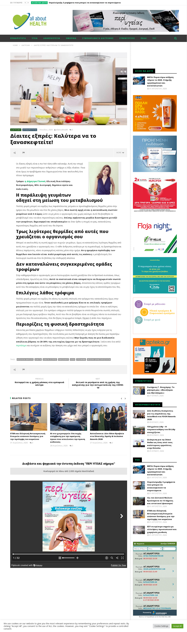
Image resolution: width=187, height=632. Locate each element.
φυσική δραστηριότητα (99, 359)
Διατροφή (16, 130)
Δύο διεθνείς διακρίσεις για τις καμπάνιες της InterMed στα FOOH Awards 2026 (161, 415)
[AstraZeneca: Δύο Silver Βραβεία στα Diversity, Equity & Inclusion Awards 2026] (108, 417)
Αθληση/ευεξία (51, 38)
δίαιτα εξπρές (50, 359)
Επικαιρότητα (18, 38)
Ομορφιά (71, 38)
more (119, 152)
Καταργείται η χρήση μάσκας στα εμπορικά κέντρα (39, 382)
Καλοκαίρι (63, 359)
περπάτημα (21, 345)
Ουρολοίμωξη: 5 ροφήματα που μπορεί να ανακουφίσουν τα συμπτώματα (161, 486)
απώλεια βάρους (25, 359)
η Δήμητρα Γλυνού (35, 181)
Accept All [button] (177, 626)
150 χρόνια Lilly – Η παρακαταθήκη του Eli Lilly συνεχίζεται (161, 429)
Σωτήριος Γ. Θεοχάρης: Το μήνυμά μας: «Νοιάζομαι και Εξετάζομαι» (160, 390)
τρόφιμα (81, 359)
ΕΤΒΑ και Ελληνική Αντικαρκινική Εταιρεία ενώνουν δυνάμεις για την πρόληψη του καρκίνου (27, 436)
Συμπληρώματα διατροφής (98, 38)
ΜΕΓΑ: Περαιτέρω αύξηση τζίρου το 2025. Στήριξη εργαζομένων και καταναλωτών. (160, 81)
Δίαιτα (38, 359)
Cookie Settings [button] (161, 626)
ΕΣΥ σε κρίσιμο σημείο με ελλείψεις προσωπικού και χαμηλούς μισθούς (162, 529)
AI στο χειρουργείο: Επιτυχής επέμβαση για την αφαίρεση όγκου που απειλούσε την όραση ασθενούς (67, 437)
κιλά (73, 359)
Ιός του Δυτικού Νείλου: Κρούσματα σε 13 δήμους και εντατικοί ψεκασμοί (85, 2)
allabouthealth (62, 130)
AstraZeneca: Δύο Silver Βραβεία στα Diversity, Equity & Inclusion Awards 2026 (107, 436)
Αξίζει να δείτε (39, 2)
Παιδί (144, 38)
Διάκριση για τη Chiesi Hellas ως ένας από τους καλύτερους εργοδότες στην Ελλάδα (160, 443)
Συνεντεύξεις (127, 38)
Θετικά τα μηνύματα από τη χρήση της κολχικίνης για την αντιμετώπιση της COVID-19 (98, 383)
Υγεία (35, 38)
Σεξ (154, 38)
